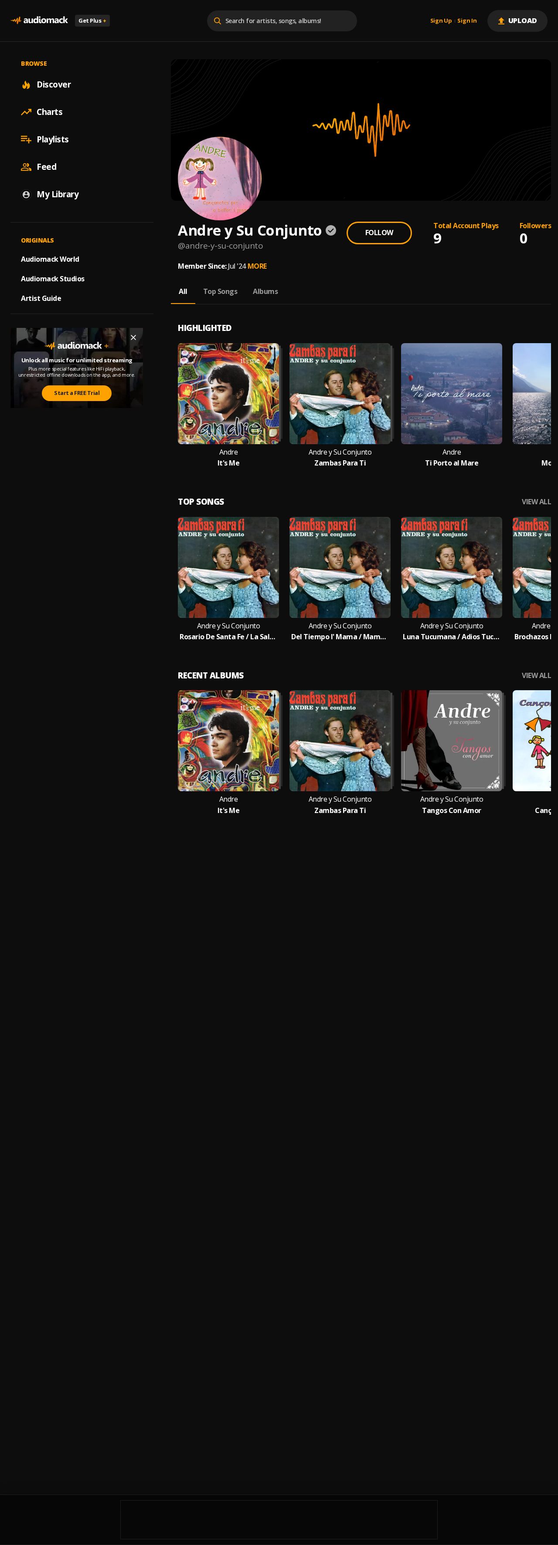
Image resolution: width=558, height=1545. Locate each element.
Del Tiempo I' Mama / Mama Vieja (340, 636)
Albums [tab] (265, 291)
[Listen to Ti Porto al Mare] (451, 393)
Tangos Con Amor (451, 810)
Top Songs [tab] (220, 291)
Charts (49, 112)
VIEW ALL (536, 501)
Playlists (53, 139)
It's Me (229, 463)
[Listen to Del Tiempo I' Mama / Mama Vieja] (340, 567)
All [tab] (183, 291)
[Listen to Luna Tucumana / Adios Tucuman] (451, 567)
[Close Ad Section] (133, 337)
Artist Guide (41, 298)
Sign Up (441, 20)
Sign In (466, 20)
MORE (257, 266)
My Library (57, 194)
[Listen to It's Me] (228, 393)
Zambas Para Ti (340, 463)
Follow (379, 232)
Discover (54, 84)
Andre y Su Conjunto (340, 452)
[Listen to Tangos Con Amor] (451, 740)
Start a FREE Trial (76, 393)
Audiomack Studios (53, 278)
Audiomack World (50, 259)
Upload (523, 20)
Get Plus (92, 20)
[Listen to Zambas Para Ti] (340, 393)
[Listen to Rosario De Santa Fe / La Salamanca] (228, 567)
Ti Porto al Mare (451, 463)
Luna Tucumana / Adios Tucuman (451, 636)
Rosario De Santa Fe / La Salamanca (228, 636)
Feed (46, 166)
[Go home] (39, 20)
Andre (228, 452)
